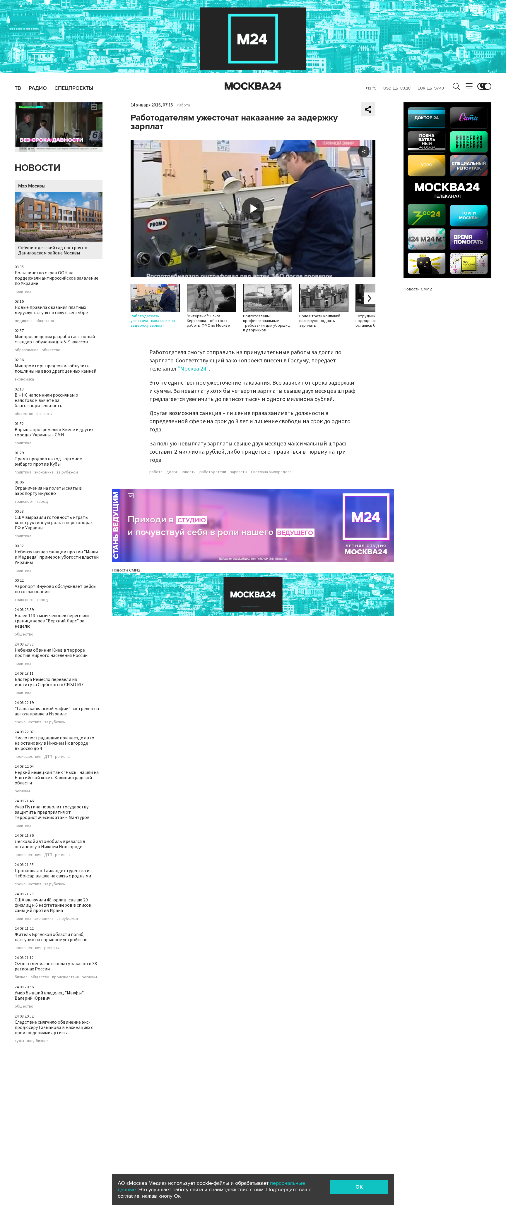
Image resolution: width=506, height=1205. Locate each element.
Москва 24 (253, 86)
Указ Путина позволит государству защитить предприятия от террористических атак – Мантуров (52, 812)
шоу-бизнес (38, 1041)
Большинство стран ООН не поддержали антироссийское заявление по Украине (56, 278)
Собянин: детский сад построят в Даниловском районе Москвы (52, 250)
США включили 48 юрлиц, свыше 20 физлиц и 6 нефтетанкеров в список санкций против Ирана (53, 905)
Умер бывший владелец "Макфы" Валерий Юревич (49, 995)
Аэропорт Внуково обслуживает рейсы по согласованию (55, 589)
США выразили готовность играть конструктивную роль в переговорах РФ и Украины (54, 522)
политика (23, 292)
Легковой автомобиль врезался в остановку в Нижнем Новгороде (50, 844)
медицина (24, 321)
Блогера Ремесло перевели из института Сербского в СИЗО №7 (49, 682)
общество (44, 321)
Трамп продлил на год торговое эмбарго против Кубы (48, 461)
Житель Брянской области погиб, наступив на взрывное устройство (51, 937)
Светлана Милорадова (271, 472)
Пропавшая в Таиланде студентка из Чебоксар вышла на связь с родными (53, 873)
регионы (62, 757)
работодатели (212, 472)
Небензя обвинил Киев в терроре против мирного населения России (51, 653)
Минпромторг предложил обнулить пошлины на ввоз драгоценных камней (55, 368)
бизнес (21, 977)
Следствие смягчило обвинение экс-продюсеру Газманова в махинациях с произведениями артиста (54, 1027)
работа (156, 472)
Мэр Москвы (31, 186)
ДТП (48, 757)
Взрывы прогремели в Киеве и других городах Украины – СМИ (54, 432)
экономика (24, 379)
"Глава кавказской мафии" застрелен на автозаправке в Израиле (57, 711)
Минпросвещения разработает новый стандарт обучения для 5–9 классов (55, 339)
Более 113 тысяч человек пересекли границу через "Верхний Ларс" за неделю (52, 620)
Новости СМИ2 (126, 570)
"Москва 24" (193, 369)
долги (171, 472)
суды (19, 1041)
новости (188, 472)
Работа (183, 105)
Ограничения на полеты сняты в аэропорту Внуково (48, 491)
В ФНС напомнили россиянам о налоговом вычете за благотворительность (46, 400)
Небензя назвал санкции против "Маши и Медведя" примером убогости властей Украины (57, 557)
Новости (37, 168)
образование (27, 350)
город (42, 502)
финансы (44, 414)
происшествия (28, 722)
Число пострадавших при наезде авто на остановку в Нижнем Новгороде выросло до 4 (54, 743)
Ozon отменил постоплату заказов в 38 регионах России (56, 966)
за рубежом (67, 472)
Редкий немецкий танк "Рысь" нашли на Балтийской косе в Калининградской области (57, 777)
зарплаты (238, 472)
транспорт (24, 502)
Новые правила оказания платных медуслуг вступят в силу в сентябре (51, 310)
